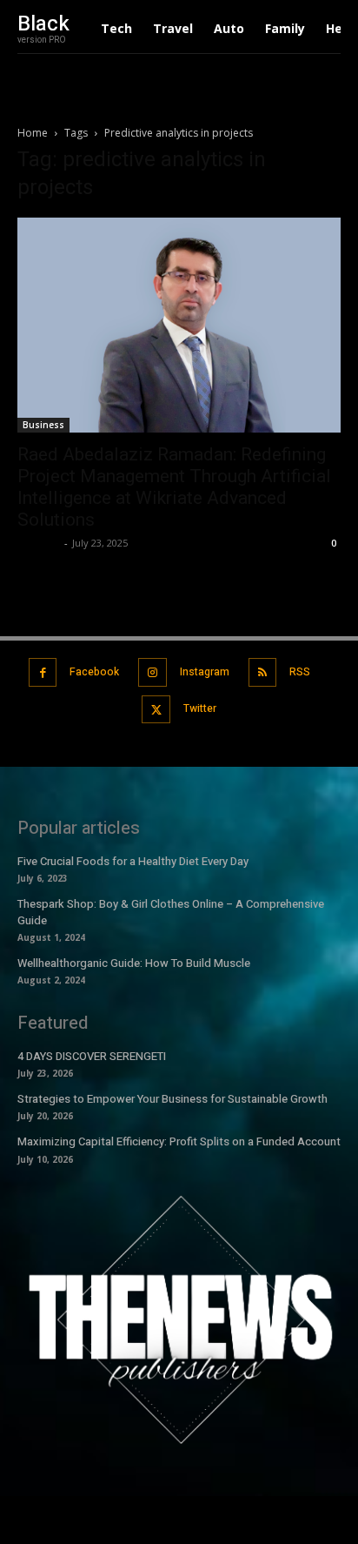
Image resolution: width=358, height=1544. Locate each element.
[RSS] (263, 672)
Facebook (94, 672)
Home (32, 132)
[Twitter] (156, 709)
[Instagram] (152, 672)
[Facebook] (43, 672)
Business (43, 425)
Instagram (204, 672)
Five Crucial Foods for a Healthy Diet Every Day (133, 861)
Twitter (199, 708)
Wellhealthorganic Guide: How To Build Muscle (133, 963)
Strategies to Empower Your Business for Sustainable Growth (172, 1099)
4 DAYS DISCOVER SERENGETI (91, 1056)
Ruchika (38, 542)
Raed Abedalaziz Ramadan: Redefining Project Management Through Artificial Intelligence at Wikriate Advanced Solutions (174, 487)
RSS (299, 672)
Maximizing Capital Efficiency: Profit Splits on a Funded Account (179, 1141)
